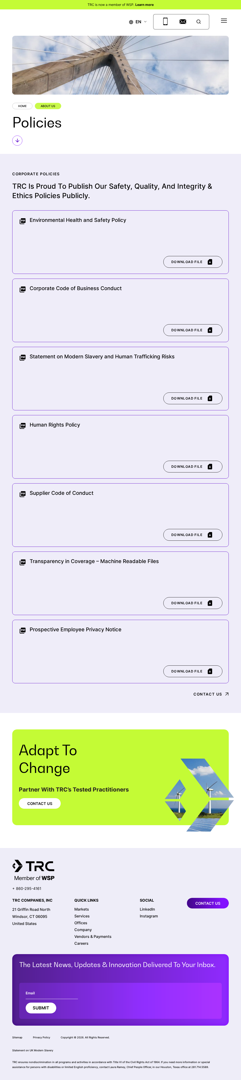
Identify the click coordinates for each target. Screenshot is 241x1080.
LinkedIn (147, 909)
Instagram (149, 916)
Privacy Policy (41, 1037)
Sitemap (17, 1037)
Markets (81, 909)
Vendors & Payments (93, 936)
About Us (48, 106)
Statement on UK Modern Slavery (32, 1050)
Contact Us (207, 694)
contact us (207, 903)
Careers (81, 943)
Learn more (144, 5)
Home (22, 106)
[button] (135, 21)
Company (83, 929)
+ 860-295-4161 (26, 888)
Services (82, 916)
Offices (80, 922)
